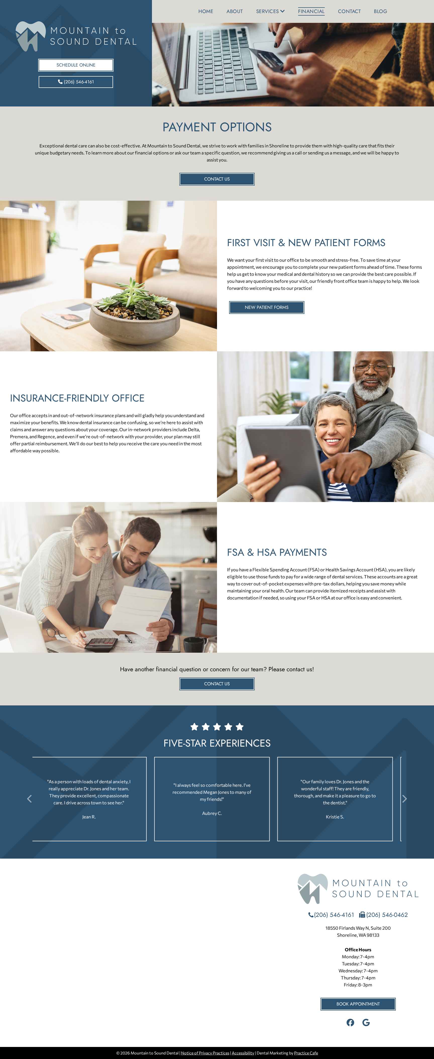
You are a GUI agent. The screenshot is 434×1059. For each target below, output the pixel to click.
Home (205, 11)
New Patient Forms (267, 307)
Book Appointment (358, 1004)
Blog (380, 11)
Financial (311, 11)
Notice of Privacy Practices (205, 1052)
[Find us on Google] (366, 1023)
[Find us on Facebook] (351, 1023)
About (235, 11)
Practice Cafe (306, 1052)
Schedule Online (76, 65)
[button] (401, 799)
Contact (349, 11)
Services (267, 11)
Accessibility (243, 1052)
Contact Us (217, 179)
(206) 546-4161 (78, 82)
